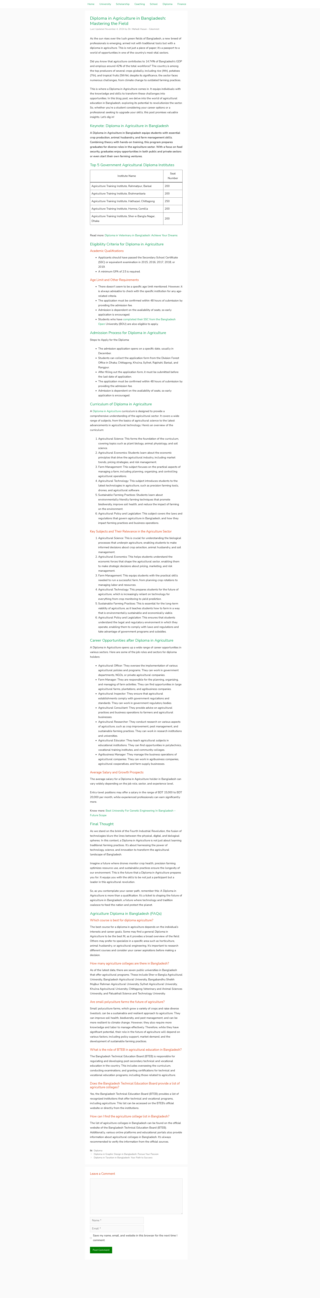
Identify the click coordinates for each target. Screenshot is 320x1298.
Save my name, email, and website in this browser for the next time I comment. (135, 1238)
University (105, 4)
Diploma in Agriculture (107, 411)
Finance (181, 4)
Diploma (167, 4)
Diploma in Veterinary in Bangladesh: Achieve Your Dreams (141, 235)
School (154, 4)
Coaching (139, 4)
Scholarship (123, 4)
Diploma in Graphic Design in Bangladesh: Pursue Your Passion (126, 1154)
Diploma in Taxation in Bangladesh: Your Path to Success (123, 1157)
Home (91, 4)
